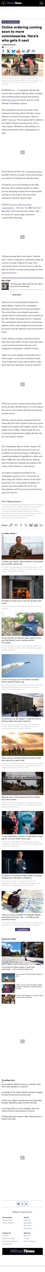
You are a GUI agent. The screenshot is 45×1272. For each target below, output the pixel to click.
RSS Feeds (27, 1225)
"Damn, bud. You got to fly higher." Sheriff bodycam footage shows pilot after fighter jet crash (29, 986)
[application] (22, 953)
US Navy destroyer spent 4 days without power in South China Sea (22, 1117)
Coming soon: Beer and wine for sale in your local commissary (26, 284)
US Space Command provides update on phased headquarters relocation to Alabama (22, 876)
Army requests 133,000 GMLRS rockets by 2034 (29, 975)
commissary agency (34, 171)
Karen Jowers (10, 45)
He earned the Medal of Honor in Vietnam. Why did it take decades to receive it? (21, 1085)
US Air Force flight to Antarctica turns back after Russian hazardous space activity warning (22, 1101)
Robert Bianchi (12, 100)
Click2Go (12, 120)
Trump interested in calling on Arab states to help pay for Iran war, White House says (22, 837)
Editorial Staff (7, 1244)
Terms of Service (8, 1223)
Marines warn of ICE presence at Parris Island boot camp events (21, 798)
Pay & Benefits (10, 22)
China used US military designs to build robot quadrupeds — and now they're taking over (18, 968)
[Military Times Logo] (14, 3)
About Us (27, 1235)
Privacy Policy (7, 1220)
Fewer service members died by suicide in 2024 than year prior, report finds (21, 759)
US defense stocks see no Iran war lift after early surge (22, 601)
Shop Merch (28, 1228)
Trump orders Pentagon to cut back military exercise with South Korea (29, 996)
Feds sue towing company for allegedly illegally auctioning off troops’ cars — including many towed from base (21, 917)
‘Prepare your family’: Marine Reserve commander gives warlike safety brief (22, 562)
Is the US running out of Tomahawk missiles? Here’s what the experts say (20, 680)
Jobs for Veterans (30, 1241)
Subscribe (27, 1220)
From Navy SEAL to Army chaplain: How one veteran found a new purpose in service (20, 1109)
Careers (26, 1238)
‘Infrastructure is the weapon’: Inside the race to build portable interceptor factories (21, 719)
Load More (23, 929)
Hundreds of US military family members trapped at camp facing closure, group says (22, 1093)
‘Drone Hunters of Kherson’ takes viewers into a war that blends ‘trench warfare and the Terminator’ (21, 640)
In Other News (8, 533)
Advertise (5, 1235)
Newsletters (28, 1223)
